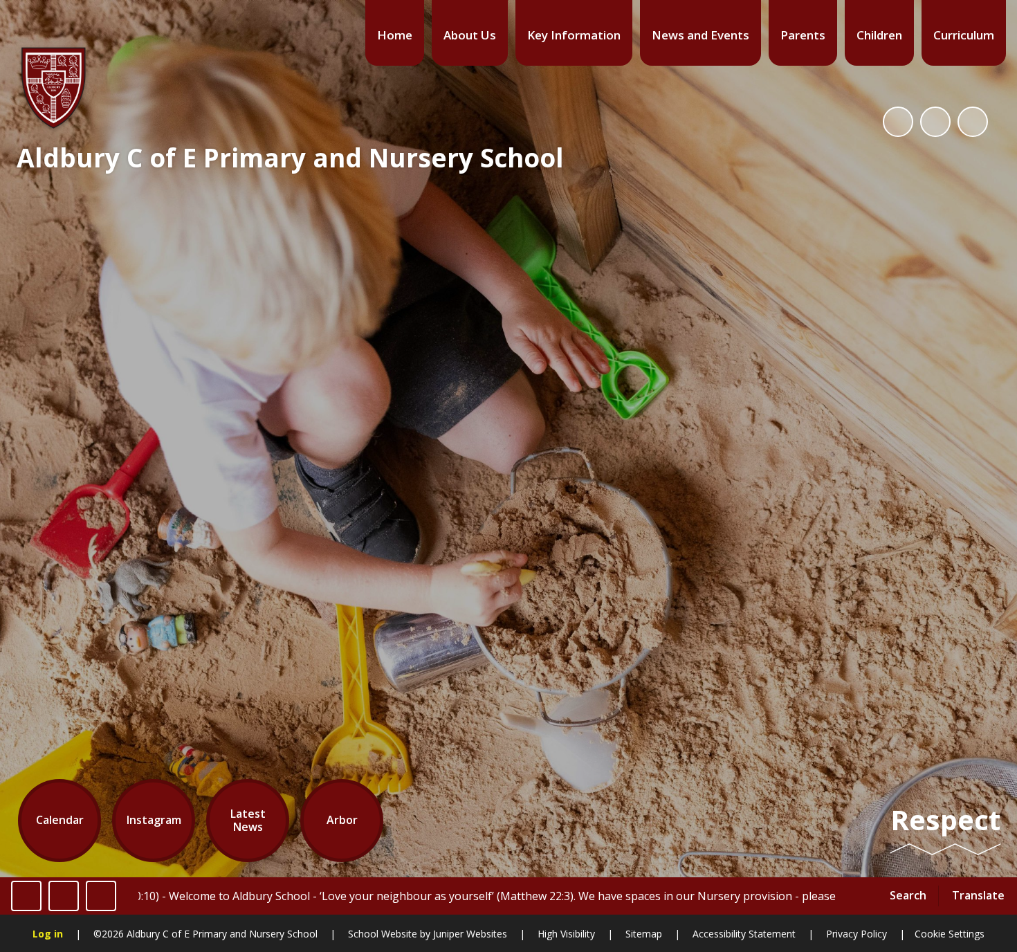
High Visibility (566, 933)
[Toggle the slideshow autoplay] (898, 122)
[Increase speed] (101, 896)
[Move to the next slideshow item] (973, 122)
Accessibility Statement (744, 933)
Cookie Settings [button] (949, 933)
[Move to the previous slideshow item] (935, 122)
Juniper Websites (468, 933)
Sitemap (643, 933)
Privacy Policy (856, 933)
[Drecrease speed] (63, 896)
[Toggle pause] (26, 896)
